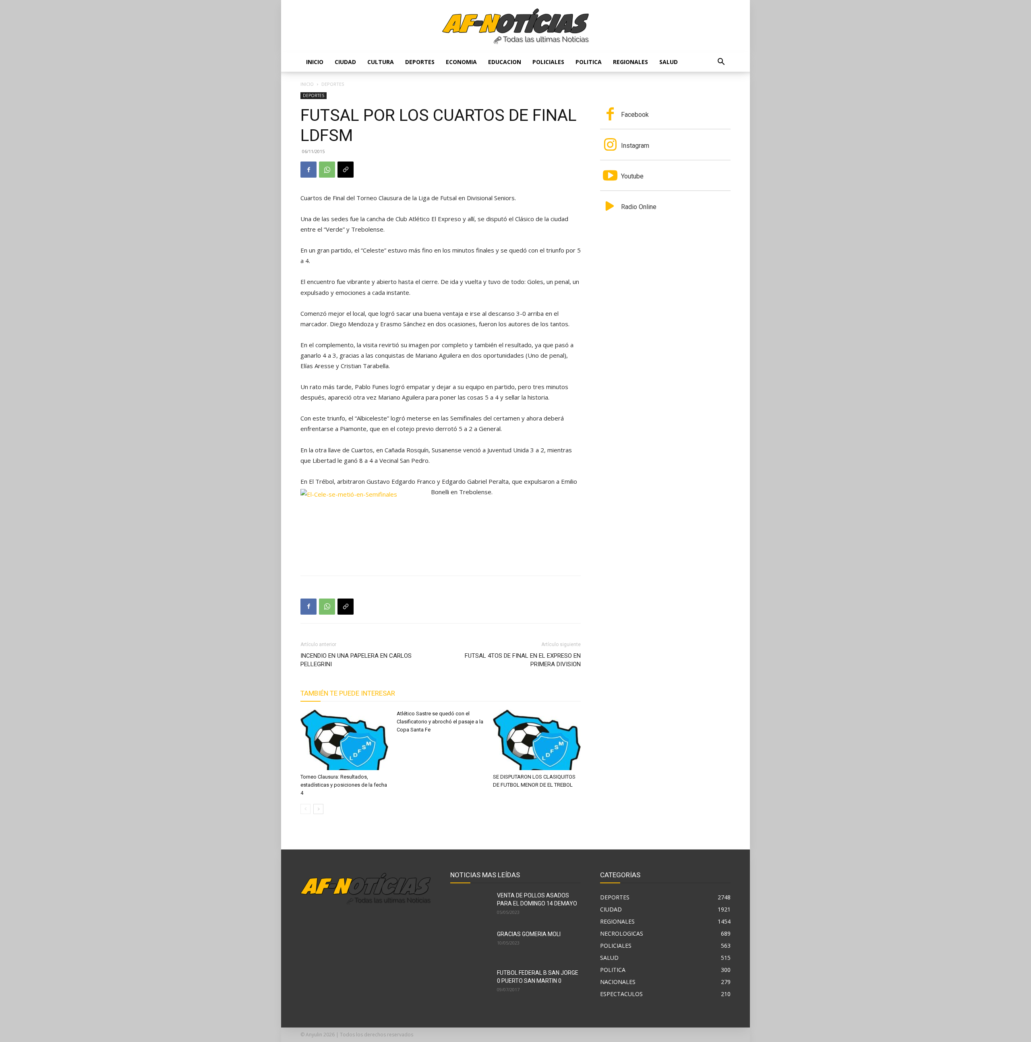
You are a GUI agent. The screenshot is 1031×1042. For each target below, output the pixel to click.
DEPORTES (420, 62)
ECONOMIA (461, 62)
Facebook (635, 114)
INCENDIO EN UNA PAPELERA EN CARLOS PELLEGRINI (356, 660)
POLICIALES (548, 62)
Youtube (632, 176)
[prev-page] (305, 809)
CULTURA (380, 62)
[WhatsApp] (327, 170)
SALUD (668, 62)
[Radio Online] (610, 207)
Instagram (635, 145)
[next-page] (318, 809)
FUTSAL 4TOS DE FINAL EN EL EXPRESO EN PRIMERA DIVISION (523, 660)
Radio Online (638, 207)
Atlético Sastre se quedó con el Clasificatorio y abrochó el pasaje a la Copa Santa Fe (440, 722)
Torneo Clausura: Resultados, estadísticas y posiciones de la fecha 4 (343, 785)
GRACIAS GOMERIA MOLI (529, 934)
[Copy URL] (345, 170)
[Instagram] (610, 145)
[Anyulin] (515, 26)
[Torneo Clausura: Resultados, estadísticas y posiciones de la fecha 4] (344, 740)
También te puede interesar (347, 693)
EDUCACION (504, 62)
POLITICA (589, 62)
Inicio (314, 62)
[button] (721, 62)
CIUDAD (345, 62)
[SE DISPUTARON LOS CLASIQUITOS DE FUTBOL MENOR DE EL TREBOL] (537, 740)
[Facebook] (308, 170)
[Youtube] (610, 176)
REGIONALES (630, 62)
